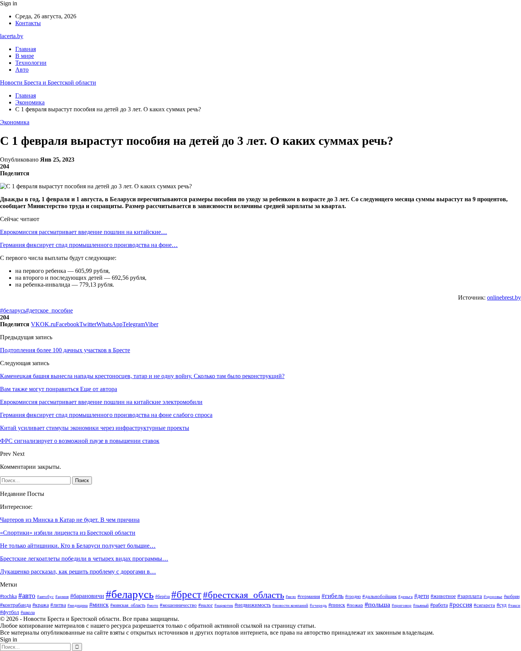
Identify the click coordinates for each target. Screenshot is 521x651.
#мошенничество (178, 605)
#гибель (333, 596)
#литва (58, 605)
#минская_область (127, 605)
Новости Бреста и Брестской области (48, 82)
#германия (308, 596)
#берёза (162, 596)
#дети (421, 596)
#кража (40, 605)
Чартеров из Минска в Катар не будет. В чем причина (70, 519)
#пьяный (421, 605)
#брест (186, 594)
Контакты (28, 23)
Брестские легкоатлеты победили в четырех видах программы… (84, 558)
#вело (291, 596)
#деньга (405, 596)
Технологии (31, 62)
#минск (99, 604)
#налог (205, 605)
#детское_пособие (49, 310)
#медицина (78, 605)
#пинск (336, 605)
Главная (25, 49)
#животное (443, 596)
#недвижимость (253, 605)
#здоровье (493, 596)
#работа (439, 605)
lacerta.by (11, 36)
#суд (502, 605)
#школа (28, 612)
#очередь (318, 605)
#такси (514, 605)
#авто (26, 596)
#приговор (402, 605)
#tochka (8, 596)
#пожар (355, 605)
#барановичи (87, 596)
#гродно (353, 596)
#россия (460, 604)
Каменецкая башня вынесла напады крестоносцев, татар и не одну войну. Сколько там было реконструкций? (142, 376)
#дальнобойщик (379, 596)
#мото (152, 605)
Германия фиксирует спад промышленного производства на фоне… (89, 245)
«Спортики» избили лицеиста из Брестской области (67, 532)
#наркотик (223, 605)
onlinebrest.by (504, 297)
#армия (62, 596)
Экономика (14, 122)
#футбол (9, 612)
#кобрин (511, 596)
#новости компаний (290, 605)
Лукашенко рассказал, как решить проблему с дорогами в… (78, 571)
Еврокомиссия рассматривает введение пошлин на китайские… (83, 232)
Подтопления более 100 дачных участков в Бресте (65, 350)
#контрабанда (15, 605)
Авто (22, 69)
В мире (24, 56)
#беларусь (13, 310)
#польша (377, 604)
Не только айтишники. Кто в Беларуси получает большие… (78, 545)
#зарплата (469, 596)
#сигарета (484, 605)
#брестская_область (243, 595)
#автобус (45, 596)
